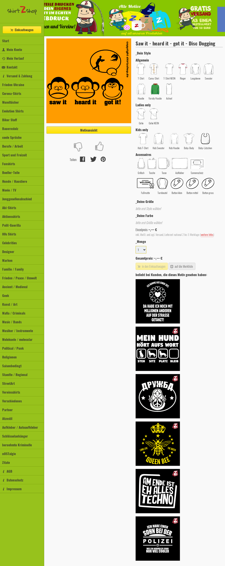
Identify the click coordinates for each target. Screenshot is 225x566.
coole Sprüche (12, 137)
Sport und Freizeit (14, 154)
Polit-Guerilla (11, 225)
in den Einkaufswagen (153, 266)
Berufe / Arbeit (12, 146)
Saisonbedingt (12, 365)
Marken (7, 260)
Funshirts (8, 163)
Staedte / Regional (14, 374)
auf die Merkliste (183, 266)
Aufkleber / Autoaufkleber (20, 427)
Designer (8, 251)
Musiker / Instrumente (17, 330)
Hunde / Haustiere (14, 181)
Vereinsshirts (11, 392)
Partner (7, 409)
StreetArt (8, 383)
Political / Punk (13, 348)
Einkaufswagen (23, 29)
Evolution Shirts (13, 110)
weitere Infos (207, 235)
